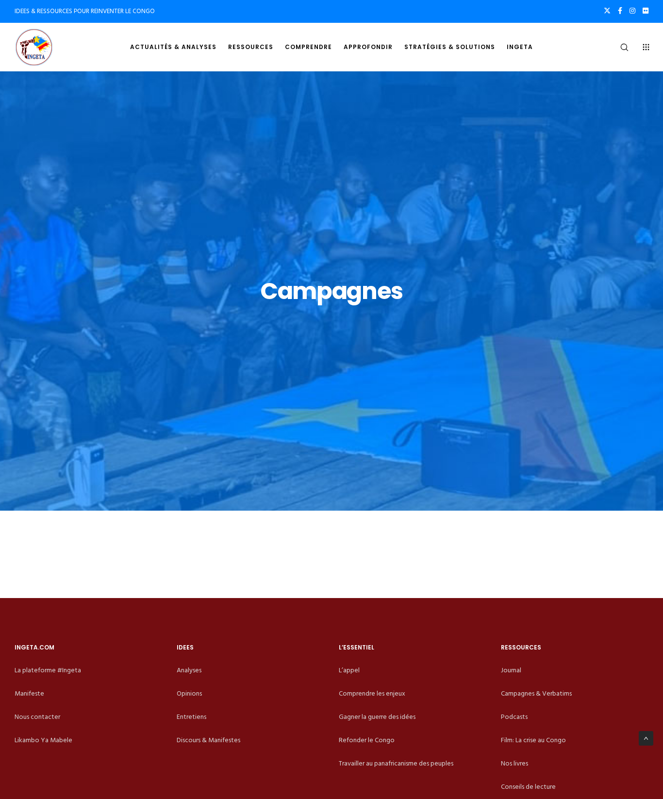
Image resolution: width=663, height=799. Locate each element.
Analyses (189, 670)
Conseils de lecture (528, 786)
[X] (607, 10)
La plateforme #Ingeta (48, 670)
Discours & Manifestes (208, 740)
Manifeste (29, 693)
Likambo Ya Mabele (43, 740)
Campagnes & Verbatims (536, 693)
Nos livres (514, 763)
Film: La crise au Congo (533, 740)
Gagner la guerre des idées (377, 716)
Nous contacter (37, 716)
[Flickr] (645, 10)
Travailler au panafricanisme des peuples (396, 763)
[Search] (618, 47)
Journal (511, 670)
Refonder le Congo (367, 740)
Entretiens (191, 716)
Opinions (189, 693)
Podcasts (514, 716)
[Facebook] (620, 10)
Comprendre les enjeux (372, 693)
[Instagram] (632, 10)
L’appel (349, 670)
